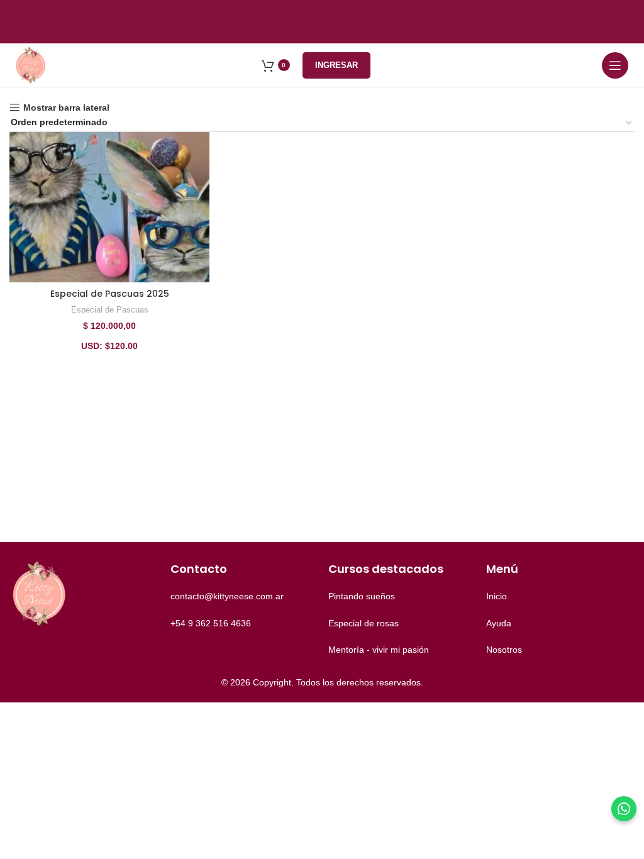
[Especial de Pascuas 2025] (109, 207)
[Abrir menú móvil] (615, 65)
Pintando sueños (361, 596)
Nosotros (504, 650)
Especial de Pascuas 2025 (109, 293)
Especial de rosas (363, 623)
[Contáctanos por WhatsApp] (623, 808)
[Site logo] (31, 64)
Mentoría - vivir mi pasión (378, 650)
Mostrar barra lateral (66, 108)
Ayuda (498, 623)
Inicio (496, 596)
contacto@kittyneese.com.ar (227, 596)
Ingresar (336, 65)
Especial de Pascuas (109, 309)
